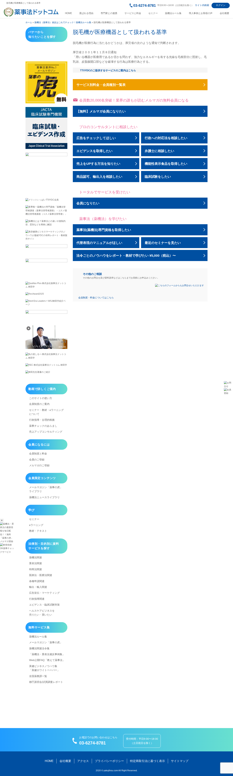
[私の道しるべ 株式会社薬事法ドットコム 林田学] (46, 356)
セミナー (153, 13)
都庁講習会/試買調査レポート (46, 681)
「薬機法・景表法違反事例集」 (47, 654)
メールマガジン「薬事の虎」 (45, 642)
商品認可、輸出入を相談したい (99, 176)
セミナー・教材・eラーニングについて (46, 412)
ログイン (220, 5)
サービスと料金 (133, 13)
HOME (68, 13)
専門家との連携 (109, 13)
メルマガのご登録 (39, 465)
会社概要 (224, 13)
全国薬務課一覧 (38, 676)
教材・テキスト (38, 530)
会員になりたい (87, 203)
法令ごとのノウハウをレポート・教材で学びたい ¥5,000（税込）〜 (126, 255)
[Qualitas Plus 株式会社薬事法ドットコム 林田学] (46, 285)
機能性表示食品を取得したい (166, 164)
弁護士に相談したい (159, 151)
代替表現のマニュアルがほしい (99, 243)
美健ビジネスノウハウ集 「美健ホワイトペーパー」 (44, 668)
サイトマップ (179, 761)
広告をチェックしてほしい (96, 138)
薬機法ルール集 (173, 13)
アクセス (83, 761)
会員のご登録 (36, 459)
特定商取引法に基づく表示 (147, 761)
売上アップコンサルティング (45, 431)
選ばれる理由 (86, 13)
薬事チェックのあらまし (43, 425)
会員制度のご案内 (39, 403)
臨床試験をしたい (158, 176)
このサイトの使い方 (40, 398)
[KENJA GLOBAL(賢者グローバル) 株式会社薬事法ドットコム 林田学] (46, 337)
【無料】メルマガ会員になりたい (101, 111)
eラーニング (36, 525)
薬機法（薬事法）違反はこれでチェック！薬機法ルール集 (62, 22)
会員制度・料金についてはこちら (96, 297)
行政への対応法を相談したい (166, 138)
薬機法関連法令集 (39, 648)
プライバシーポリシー (109, 761)
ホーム (28, 22)
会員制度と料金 (38, 453)
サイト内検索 (202, 5)
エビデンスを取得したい (94, 151)
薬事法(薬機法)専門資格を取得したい (103, 230)
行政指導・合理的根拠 (42, 419)
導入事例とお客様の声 (200, 13)
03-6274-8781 (144, 5)
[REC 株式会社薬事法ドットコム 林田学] (46, 365)
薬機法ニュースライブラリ (44, 497)
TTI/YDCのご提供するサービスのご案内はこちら (108, 70)
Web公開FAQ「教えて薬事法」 (47, 660)
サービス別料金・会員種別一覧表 (101, 85)
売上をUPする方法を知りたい (98, 164)
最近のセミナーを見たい (163, 243)
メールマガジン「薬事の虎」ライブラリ (45, 489)
